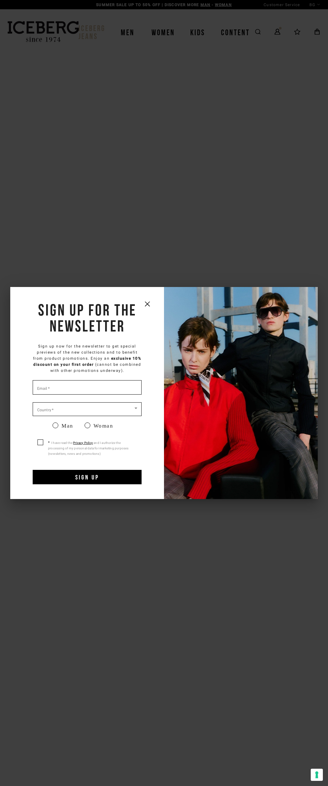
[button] (87, 408)
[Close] (147, 304)
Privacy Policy (83, 443)
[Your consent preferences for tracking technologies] (317, 775)
